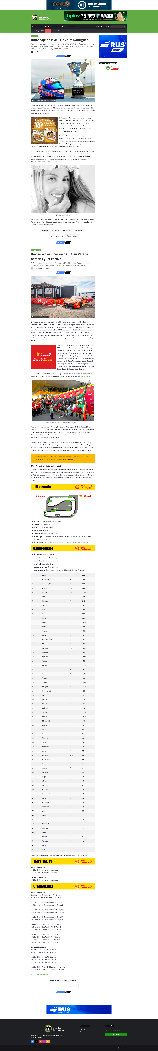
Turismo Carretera (37, 27)
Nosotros (82, 1029)
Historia (64, 27)
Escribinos (72, 27)
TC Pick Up (48, 27)
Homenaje (45, 230)
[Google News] (72, 236)
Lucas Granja (56, 230)
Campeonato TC (55, 31)
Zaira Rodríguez (79, 230)
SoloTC (35, 52)
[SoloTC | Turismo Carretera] (41, 17)
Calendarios (57, 27)
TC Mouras (34, 36)
